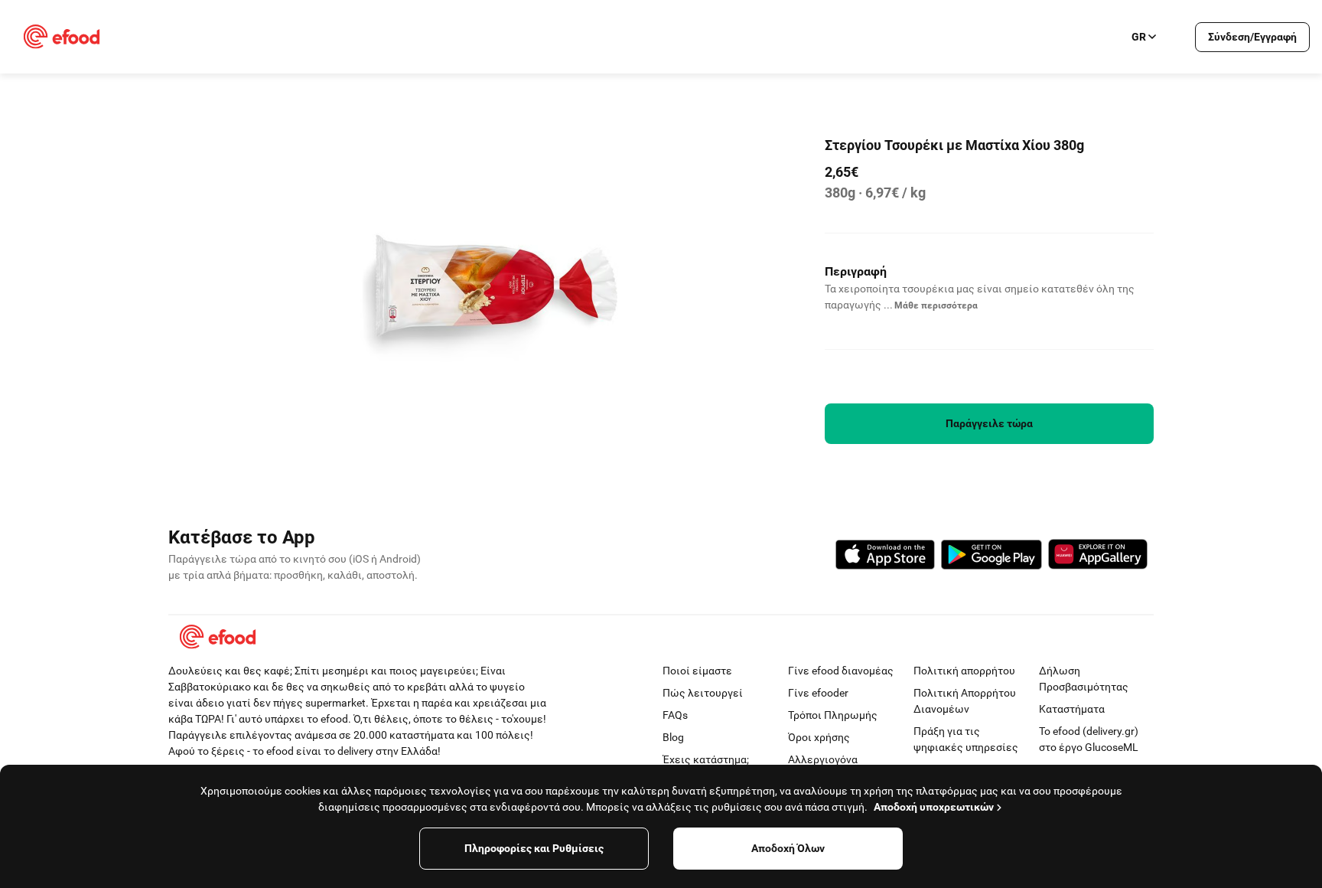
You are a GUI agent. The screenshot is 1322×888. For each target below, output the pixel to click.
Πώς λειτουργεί (703, 693)
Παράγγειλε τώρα (989, 423)
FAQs (675, 715)
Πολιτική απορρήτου (964, 670)
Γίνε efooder (818, 693)
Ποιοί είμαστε (697, 670)
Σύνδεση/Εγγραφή (1252, 37)
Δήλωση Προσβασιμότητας (1083, 678)
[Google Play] (991, 557)
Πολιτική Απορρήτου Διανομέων (964, 701)
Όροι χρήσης (819, 737)
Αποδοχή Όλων (788, 848)
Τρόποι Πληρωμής (833, 715)
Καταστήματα (1072, 709)
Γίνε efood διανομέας (841, 670)
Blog (673, 737)
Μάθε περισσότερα (936, 305)
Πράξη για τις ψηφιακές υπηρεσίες (965, 739)
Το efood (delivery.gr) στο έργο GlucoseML (1088, 739)
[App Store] (885, 557)
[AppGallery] (1098, 556)
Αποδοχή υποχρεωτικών (934, 807)
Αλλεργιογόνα (823, 759)
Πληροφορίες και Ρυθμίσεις (534, 848)
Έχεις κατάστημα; (706, 759)
